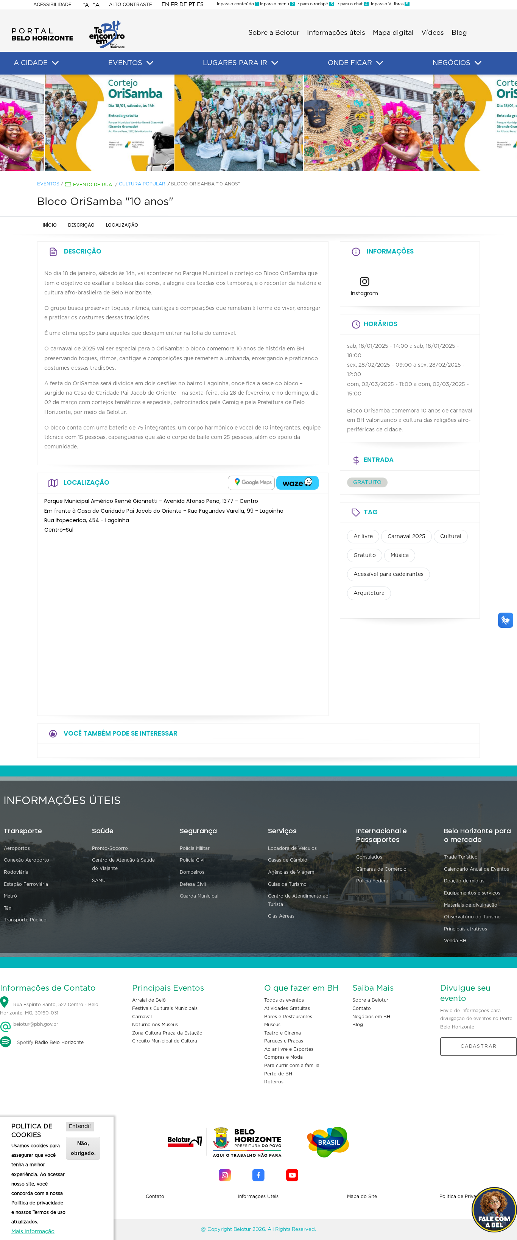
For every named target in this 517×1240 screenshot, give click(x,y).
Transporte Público (25, 920)
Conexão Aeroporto (26, 860)
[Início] (68, 22)
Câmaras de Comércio (381, 869)
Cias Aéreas (281, 916)
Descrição (81, 225)
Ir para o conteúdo (237, 4)
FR (174, 4)
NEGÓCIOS (451, 63)
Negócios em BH (371, 1016)
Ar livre (363, 536)
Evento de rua (92, 184)
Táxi (8, 908)
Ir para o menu (276, 4)
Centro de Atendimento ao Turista (298, 900)
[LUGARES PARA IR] (275, 63)
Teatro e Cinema (282, 1033)
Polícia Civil (193, 860)
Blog (459, 33)
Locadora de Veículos (292, 848)
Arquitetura (369, 593)
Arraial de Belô (149, 1000)
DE (183, 4)
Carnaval (142, 1016)
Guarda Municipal (199, 896)
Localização (122, 225)
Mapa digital (393, 33)
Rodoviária (16, 872)
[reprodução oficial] (258, 123)
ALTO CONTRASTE (130, 4)
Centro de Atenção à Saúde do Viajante (123, 864)
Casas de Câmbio (287, 860)
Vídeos (432, 33)
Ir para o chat (351, 4)
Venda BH (455, 940)
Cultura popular (142, 184)
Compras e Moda (283, 1057)
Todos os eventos (284, 1000)
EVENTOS (125, 63)
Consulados (369, 857)
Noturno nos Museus (155, 1024)
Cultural (450, 536)
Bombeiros (192, 872)
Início (50, 225)
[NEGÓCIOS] (478, 63)
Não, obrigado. (83, 1148)
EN (165, 4)
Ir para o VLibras (388, 4)
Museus (272, 1024)
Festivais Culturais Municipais (165, 1008)
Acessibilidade (52, 4)
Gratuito (364, 555)
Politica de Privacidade (465, 1196)
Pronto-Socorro (110, 848)
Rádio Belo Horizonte (59, 1042)
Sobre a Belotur (273, 33)
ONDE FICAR (350, 63)
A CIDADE (31, 63)
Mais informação (33, 1231)
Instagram (364, 293)
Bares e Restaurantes (288, 1016)
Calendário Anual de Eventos (476, 869)
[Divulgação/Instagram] (129, 123)
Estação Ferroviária (26, 884)
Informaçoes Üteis (258, 1196)
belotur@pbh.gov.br (35, 1024)
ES (200, 4)
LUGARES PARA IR (235, 63)
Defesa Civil (193, 884)
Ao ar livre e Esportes (288, 1049)
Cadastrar (479, 1046)
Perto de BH (278, 1074)
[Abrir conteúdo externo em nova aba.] (251, 483)
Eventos (48, 184)
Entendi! (80, 1126)
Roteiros (273, 1082)
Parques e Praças (283, 1041)
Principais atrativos (465, 929)
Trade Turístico (461, 857)
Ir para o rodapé (314, 4)
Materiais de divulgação (470, 905)
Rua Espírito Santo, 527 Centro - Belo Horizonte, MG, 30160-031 (49, 1009)
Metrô (10, 896)
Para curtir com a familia (291, 1065)
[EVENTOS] (150, 63)
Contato (361, 1008)
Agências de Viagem (291, 872)
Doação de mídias (464, 881)
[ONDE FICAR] (379, 63)
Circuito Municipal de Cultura (164, 1041)
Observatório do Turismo (472, 917)
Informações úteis (336, 33)
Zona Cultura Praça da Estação (167, 1033)
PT (191, 4)
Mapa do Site (362, 1196)
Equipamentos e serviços (472, 893)
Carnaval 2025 (406, 536)
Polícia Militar (195, 848)
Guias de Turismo (287, 884)
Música (400, 555)
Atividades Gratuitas (287, 1008)
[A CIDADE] (55, 63)
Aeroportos (17, 848)
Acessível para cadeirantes (388, 574)
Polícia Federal (372, 881)
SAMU (99, 880)
